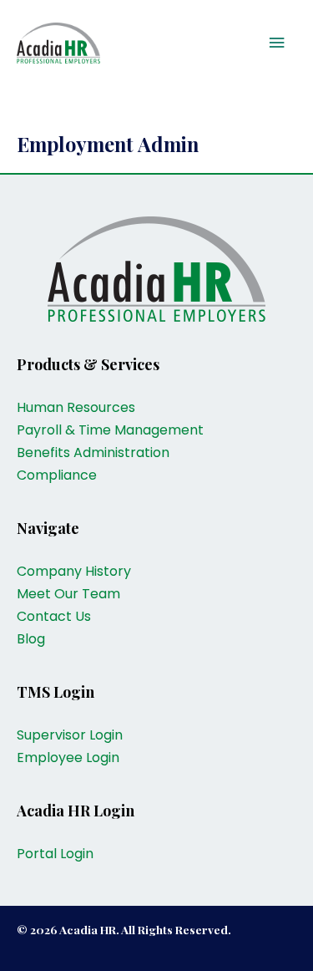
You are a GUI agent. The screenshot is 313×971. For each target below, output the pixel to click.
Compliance (57, 475)
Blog (31, 638)
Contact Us (54, 616)
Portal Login (55, 853)
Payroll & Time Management (110, 430)
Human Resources (76, 407)
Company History (74, 571)
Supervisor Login (70, 735)
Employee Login (68, 757)
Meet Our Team (68, 593)
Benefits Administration (93, 452)
